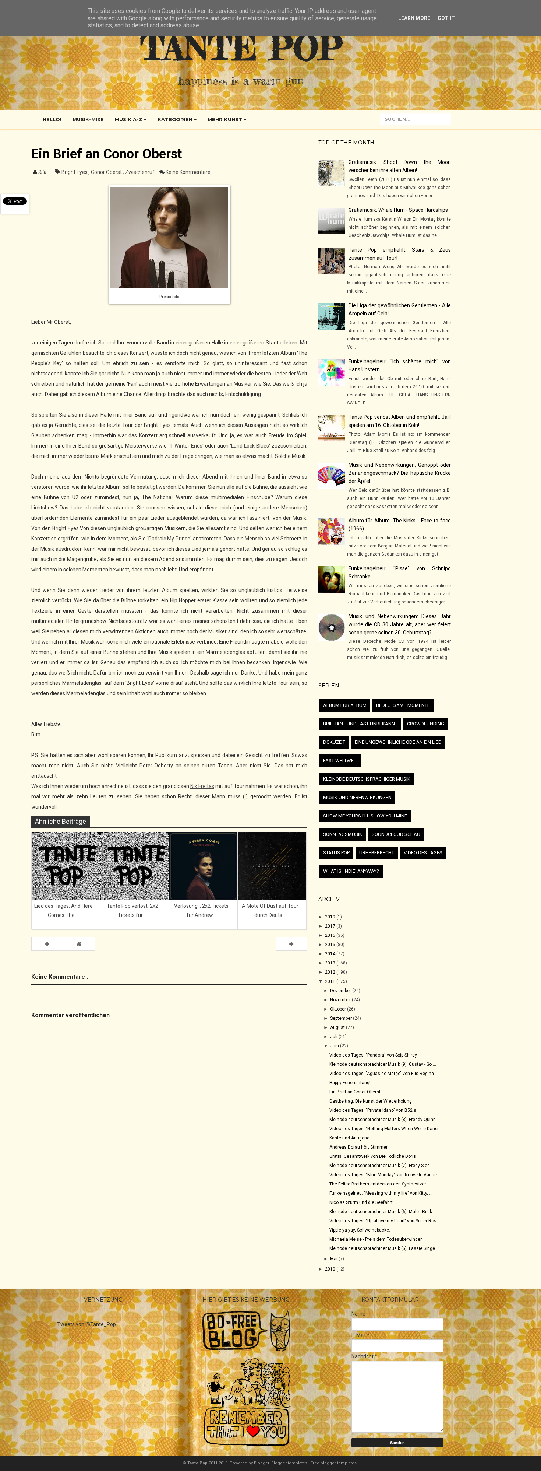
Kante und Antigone (349, 1138)
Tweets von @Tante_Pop (86, 1324)
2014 (330, 953)
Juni (335, 1045)
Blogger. (262, 1463)
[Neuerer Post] (47, 944)
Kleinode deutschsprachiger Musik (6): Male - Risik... (382, 1211)
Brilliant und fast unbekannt (360, 723)
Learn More (414, 18)
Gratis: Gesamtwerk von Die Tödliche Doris (372, 1156)
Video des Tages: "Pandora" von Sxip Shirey (373, 1055)
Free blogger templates (334, 1463)
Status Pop (336, 852)
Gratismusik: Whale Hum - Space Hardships (398, 210)
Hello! (52, 119)
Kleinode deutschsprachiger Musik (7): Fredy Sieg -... (382, 1165)
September (341, 1018)
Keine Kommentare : (189, 172)
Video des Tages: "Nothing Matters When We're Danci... (385, 1128)
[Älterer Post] (291, 944)
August (338, 1027)
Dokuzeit (334, 742)
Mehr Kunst (226, 119)
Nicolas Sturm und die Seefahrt (361, 1202)
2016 (330, 935)
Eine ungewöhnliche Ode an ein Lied (398, 742)
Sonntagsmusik (342, 834)
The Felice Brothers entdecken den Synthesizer (377, 1184)
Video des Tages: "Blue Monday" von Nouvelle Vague (383, 1174)
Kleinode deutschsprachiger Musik (366, 779)
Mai (334, 1258)
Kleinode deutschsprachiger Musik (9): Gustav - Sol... (382, 1064)
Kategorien (176, 119)
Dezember (341, 990)
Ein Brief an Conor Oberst (355, 1092)
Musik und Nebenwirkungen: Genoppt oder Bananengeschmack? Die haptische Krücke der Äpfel (400, 473)
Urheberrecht (376, 852)
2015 (330, 944)
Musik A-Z (129, 119)
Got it (446, 18)
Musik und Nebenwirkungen (357, 797)
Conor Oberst (107, 172)
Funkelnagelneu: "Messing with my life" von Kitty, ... (380, 1193)
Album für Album (345, 705)
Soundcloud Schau (396, 834)
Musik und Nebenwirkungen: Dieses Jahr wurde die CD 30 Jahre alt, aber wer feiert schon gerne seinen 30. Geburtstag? (400, 624)
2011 (330, 981)
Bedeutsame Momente (403, 705)
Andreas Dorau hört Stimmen (359, 1147)
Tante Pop (241, 47)
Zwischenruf (140, 172)
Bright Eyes (75, 172)
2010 (330, 1269)
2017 (330, 926)
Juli (334, 1036)
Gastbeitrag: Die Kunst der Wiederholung (370, 1101)
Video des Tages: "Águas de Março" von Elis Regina (381, 1073)
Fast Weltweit (340, 760)
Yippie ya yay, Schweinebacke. (359, 1230)
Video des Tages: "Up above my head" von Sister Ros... (384, 1220)
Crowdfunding (425, 723)
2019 (330, 917)
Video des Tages (423, 852)
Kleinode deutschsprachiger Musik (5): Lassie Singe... (383, 1248)
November (341, 999)
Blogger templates (289, 1463)
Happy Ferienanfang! (350, 1082)
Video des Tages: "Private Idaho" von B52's (372, 1110)
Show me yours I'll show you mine (365, 816)
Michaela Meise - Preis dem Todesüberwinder (375, 1239)
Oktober (338, 1009)
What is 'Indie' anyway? (351, 871)
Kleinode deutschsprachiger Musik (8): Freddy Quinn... (384, 1119)
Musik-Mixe (88, 119)
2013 (330, 963)
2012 (330, 972)
